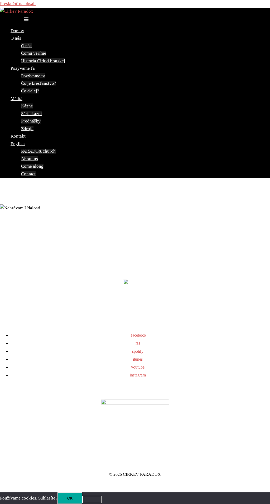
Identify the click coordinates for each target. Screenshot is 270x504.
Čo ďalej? (30, 90)
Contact (28, 173)
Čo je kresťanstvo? (38, 83)
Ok (70, 498)
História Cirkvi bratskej (43, 60)
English (18, 143)
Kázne (27, 106)
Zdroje (27, 128)
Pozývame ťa (23, 68)
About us (29, 158)
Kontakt (18, 136)
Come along (32, 166)
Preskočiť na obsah (18, 3)
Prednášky (31, 121)
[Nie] (92, 499)
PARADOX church (38, 151)
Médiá (16, 98)
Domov (17, 30)
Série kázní (31, 113)
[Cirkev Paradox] (16, 11)
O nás (16, 38)
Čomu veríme (33, 53)
